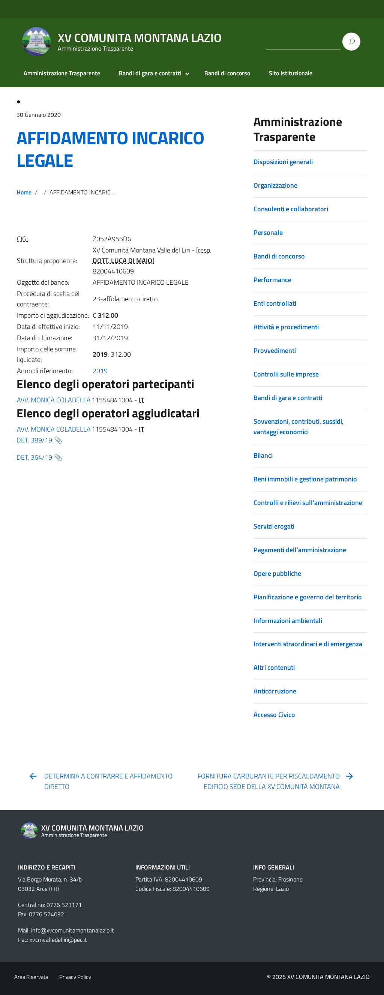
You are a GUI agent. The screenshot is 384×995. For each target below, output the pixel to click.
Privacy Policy (75, 977)
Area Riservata (31, 977)
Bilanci (263, 455)
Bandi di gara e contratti (150, 73)
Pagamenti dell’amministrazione (300, 550)
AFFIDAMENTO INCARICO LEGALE (110, 149)
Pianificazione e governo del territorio (308, 597)
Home (24, 192)
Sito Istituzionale (290, 73)
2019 (100, 371)
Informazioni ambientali (288, 621)
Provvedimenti (275, 350)
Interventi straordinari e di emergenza (308, 644)
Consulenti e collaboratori (291, 209)
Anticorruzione (275, 691)
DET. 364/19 (34, 457)
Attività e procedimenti (286, 327)
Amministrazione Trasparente (62, 73)
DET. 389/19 (34, 440)
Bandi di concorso (227, 73)
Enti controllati (275, 303)
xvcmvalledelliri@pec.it (58, 939)
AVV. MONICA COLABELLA (54, 400)
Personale (268, 232)
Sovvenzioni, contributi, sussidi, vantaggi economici (299, 426)
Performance (272, 280)
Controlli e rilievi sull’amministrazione (308, 503)
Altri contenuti (274, 667)
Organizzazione (275, 185)
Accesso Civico (274, 715)
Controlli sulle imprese (286, 374)
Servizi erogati (274, 526)
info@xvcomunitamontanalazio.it (72, 930)
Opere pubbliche (277, 573)
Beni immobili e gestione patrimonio (305, 479)
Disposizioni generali (283, 162)
